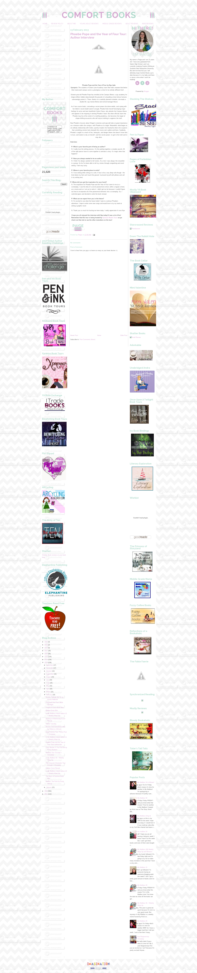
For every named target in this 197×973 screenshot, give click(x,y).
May (47, 686)
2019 (46, 645)
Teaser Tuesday (51, 724)
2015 (46, 656)
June (47, 683)
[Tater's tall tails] (142, 770)
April (47, 689)
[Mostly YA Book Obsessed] (146, 217)
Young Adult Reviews (89, 24)
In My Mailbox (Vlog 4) (143, 816)
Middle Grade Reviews (112, 24)
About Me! (71, 24)
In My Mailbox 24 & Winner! (145, 782)
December (49, 665)
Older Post (123, 335)
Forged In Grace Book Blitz (55, 707)
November (49, 668)
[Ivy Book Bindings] (142, 456)
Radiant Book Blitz (52, 710)
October (49, 671)
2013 (46, 662)
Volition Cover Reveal (53, 768)
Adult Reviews (132, 24)
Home (45, 24)
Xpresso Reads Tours (110, 217)
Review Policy (57, 24)
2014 (46, 659)
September (49, 674)
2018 (46, 648)
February (49, 695)
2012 (46, 791)
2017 (46, 651)
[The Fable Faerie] (141, 686)
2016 (46, 654)
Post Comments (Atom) (87, 339)
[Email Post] (94, 235)
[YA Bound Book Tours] (54, 346)
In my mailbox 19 (141, 831)
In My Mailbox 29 (141, 885)
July (47, 680)
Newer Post (74, 335)
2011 (46, 794)
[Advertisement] (54, 59)
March (48, 692)
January (49, 787)
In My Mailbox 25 (141, 921)
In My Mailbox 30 (141, 798)
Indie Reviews (147, 24)
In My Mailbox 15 (141, 867)
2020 (46, 642)
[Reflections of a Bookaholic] (142, 654)
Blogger (146, 91)
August (48, 677)
